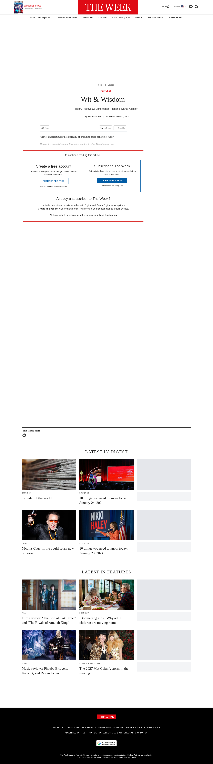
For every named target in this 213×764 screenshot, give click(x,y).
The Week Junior (155, 17)
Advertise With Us (75, 733)
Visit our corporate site (143, 755)
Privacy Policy (133, 727)
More (138, 17)
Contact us (111, 215)
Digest (111, 85)
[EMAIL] (24, 435)
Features (106, 91)
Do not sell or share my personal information (121, 733)
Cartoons (102, 17)
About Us (58, 727)
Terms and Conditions (110, 727)
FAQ (90, 733)
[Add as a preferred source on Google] (106, 743)
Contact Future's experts (81, 727)
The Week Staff (95, 116)
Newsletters (88, 17)
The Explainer (44, 17)
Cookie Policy (152, 727)
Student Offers (175, 17)
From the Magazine (121, 17)
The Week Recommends (66, 17)
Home (101, 85)
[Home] (32, 17)
